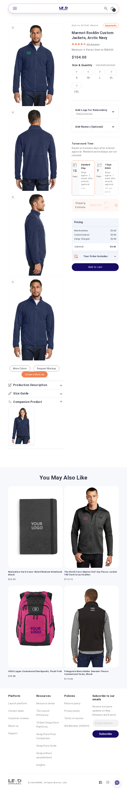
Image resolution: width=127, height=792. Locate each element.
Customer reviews (18, 718)
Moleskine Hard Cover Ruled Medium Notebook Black (35, 573)
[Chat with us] (117, 782)
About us (13, 726)
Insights (40, 765)
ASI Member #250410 (76, 726)
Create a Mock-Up (34, 374)
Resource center (45, 703)
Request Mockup (46, 368)
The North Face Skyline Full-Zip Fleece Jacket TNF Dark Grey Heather (90, 573)
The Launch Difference (43, 713)
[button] (15, 8)
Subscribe (105, 734)
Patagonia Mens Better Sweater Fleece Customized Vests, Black (86, 672)
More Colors (20, 368)
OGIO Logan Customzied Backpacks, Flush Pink (35, 671)
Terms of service (74, 718)
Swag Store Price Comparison (46, 736)
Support (12, 733)
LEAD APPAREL (36, 783)
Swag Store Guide (46, 745)
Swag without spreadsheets (44, 755)
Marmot (94, 25)
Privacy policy (72, 711)
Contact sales (16, 711)
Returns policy (72, 703)
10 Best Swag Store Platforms (47, 724)
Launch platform (17, 703)
